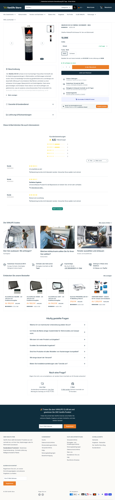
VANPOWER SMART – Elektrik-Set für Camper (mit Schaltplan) (101, 297)
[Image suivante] (42, 43)
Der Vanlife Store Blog (99, 445)
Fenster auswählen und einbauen (90, 251)
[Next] (111, 294)
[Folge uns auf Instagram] (43, 494)
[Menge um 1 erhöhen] (69, 67)
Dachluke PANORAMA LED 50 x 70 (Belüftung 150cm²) (79, 297)
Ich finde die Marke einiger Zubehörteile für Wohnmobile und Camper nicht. (54, 332)
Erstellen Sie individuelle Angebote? (42, 345)
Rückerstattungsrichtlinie (49, 445)
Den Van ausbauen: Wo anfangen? (17, 251)
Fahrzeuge (91, 14)
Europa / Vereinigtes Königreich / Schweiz (76, 84)
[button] (80, 7)
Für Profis (70, 14)
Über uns (69, 452)
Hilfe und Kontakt (8, 20)
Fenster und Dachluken (36, 14)
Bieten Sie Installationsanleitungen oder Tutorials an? (49, 364)
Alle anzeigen (107, 276)
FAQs (43, 450)
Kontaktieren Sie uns (73, 455)
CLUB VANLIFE (80, 14)
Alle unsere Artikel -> (105, 223)
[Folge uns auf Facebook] (39, 494)
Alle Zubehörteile (8, 14)
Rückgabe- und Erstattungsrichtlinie (73, 443)
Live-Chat (51, 389)
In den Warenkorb (90, 67)
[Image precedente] (11, 43)
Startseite (95, 440)
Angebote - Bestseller (98, 442)
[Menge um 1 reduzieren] (63, 67)
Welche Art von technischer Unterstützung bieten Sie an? (50, 325)
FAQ (68, 457)
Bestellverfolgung (47, 455)
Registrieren (69, 426)
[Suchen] (75, 7)
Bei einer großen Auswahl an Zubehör (75, 94)
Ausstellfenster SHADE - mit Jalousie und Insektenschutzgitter (35, 298)
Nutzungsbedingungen (48, 453)
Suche (44, 440)
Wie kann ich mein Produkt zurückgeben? (45, 339)
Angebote (61, 14)
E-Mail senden (65, 389)
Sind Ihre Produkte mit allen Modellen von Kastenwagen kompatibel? (54, 351)
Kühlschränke (22, 14)
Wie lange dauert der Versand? (41, 357)
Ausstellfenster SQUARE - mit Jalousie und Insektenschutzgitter (13, 298)
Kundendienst (96, 448)
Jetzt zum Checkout (85, 73)
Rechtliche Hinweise (73, 460)
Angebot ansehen (102, 106)
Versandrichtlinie (47, 448)
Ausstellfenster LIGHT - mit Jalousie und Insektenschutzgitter (56, 298)
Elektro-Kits (51, 14)
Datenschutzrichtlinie (48, 442)
